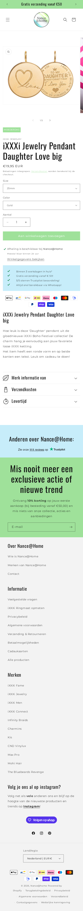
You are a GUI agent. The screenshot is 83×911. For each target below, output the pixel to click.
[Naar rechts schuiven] (50, 120)
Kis (10, 737)
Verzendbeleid (59, 896)
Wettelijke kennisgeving (55, 902)
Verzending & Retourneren (27, 634)
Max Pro (13, 754)
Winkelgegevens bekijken (25, 259)
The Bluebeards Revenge (26, 772)
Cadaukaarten (18, 651)
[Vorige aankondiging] (7, 4)
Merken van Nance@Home (27, 565)
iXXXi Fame (16, 685)
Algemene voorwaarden (25, 625)
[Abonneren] (71, 527)
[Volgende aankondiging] (76, 4)
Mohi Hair (15, 763)
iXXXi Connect (18, 711)
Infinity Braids (18, 720)
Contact (13, 574)
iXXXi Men (15, 702)
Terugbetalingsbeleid (37, 890)
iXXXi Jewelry (17, 694)
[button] (7, 19)
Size (5, 180)
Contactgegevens (27, 902)
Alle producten (18, 660)
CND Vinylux (17, 746)
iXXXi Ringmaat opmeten (26, 608)
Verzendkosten (39, 171)
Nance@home (38, 885)
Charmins (15, 728)
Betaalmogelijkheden (23, 642)
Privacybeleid (17, 616)
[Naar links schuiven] (33, 120)
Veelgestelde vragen (22, 599)
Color (6, 197)
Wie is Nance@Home (23, 556)
